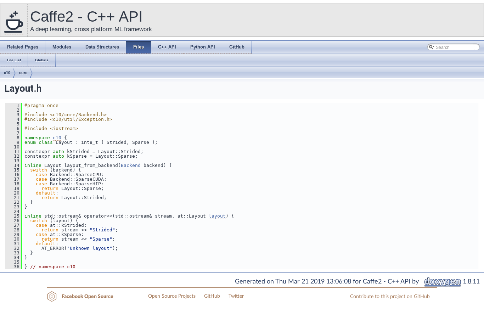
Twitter (236, 296)
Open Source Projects (172, 296)
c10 (7, 73)
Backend (131, 165)
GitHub (212, 296)
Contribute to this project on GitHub (390, 296)
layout (217, 216)
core (23, 73)
